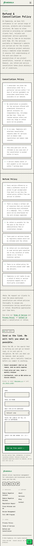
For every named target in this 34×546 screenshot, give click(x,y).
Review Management (8, 511)
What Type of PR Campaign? (14, 409)
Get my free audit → (15, 448)
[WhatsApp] (4, 484)
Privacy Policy (8, 318)
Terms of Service (20, 315)
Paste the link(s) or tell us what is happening (15, 418)
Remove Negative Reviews (8, 499)
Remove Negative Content (8, 494)
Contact (21, 502)
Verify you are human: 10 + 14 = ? (16, 436)
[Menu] (30, 3)
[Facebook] (18, 484)
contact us (23, 318)
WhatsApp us (19, 381)
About (20, 493)
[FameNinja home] (8, 2)
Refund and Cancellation (7, 530)
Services (22, 496)
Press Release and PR (8, 507)
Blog (20, 499)
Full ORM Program (8, 514)
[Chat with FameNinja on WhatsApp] (29, 541)
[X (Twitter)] (13, 484)
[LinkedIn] (9, 484)
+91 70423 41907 (8, 383)
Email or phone (10, 399)
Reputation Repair (8, 503)
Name (6, 390)
